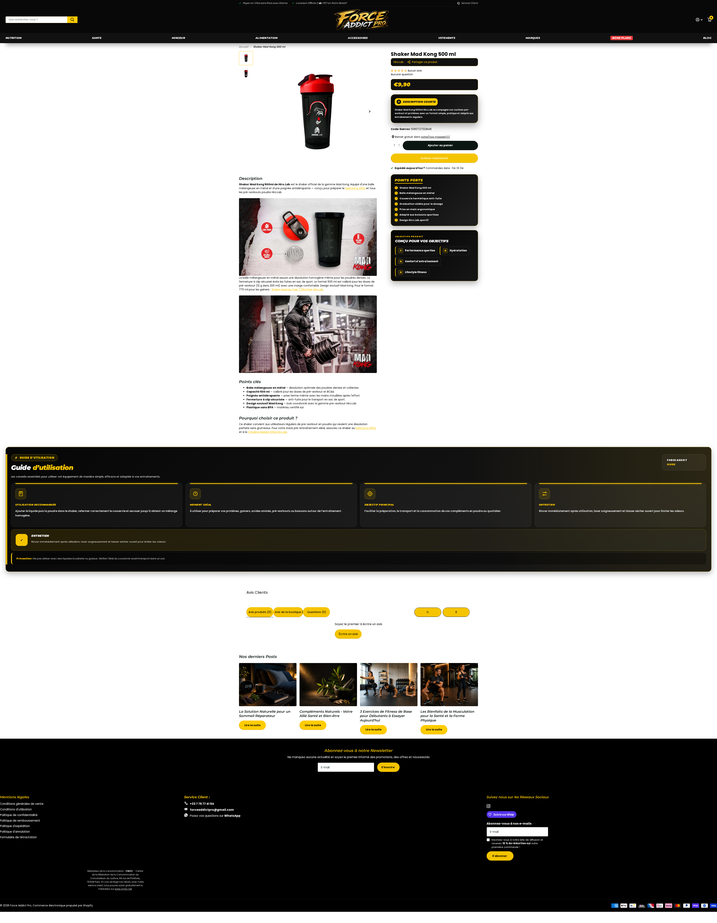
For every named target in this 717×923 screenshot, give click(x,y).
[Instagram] (488, 806)
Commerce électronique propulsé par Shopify (63, 905)
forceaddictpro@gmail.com (212, 810)
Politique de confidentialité (19, 815)
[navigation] (246, 58)
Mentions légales (14, 797)
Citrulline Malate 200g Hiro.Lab (267, 432)
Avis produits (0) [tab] (260, 612)
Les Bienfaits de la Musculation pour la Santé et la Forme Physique (449, 701)
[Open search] (427, 612)
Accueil (244, 46)
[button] (399, 70)
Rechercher (72, 19)
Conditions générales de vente (22, 804)
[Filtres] (456, 612)
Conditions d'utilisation (16, 809)
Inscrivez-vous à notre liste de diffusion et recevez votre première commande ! (517, 843)
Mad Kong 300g (355, 188)
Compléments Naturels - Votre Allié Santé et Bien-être (328, 698)
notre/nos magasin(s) (435, 137)
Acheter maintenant (434, 158)
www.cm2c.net (123, 889)
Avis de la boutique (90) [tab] (289, 612)
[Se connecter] (699, 20)
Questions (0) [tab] (316, 612)
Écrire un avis (348, 634)
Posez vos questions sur (215, 816)
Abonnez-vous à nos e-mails (509, 824)
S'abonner (500, 856)
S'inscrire (388, 767)
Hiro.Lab (398, 62)
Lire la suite (252, 725)
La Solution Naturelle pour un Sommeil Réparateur (268, 698)
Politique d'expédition (15, 826)
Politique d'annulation (15, 832)
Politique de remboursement (20, 821)
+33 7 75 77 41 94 (202, 804)
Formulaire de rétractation (18, 837)
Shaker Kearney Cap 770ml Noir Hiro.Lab (297, 289)
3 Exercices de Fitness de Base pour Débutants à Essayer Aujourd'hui (389, 701)
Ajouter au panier (440, 145)
